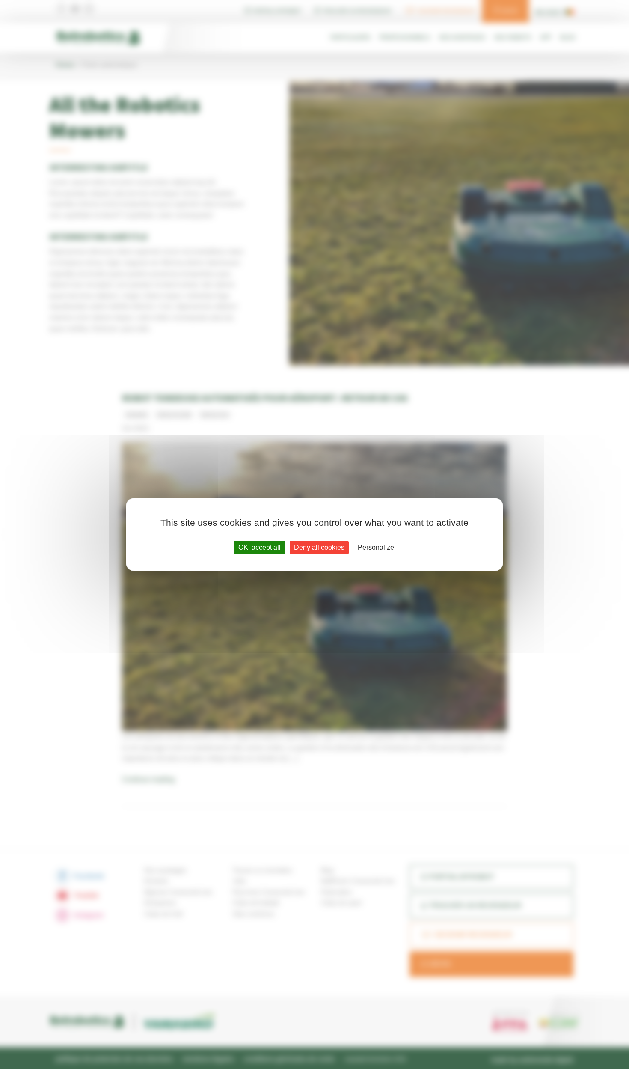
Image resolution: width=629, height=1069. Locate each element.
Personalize (376, 547)
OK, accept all (259, 547)
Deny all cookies (319, 547)
